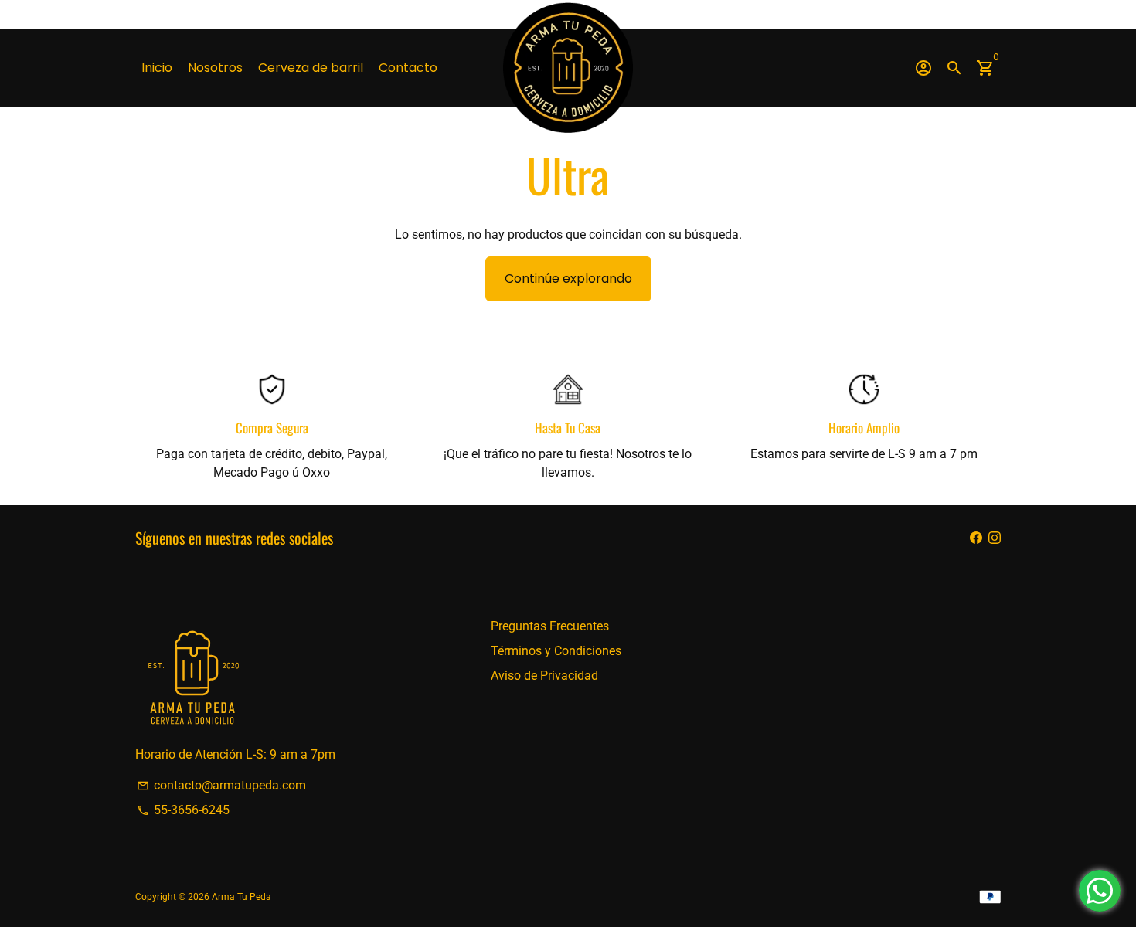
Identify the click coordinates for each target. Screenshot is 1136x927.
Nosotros (215, 67)
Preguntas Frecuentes (550, 626)
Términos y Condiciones (556, 650)
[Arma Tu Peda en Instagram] (994, 537)
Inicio (156, 67)
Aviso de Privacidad (544, 675)
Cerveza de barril (310, 67)
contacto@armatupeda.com (221, 785)
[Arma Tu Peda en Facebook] (976, 537)
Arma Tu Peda (241, 896)
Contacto (408, 67)
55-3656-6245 (183, 810)
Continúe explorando (568, 278)
